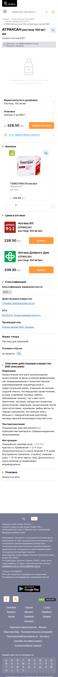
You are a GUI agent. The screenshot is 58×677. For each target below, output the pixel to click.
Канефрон (47, 612)
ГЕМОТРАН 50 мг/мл (23, 183)
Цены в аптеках (41, 125)
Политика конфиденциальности (22, 636)
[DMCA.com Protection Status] (47, 600)
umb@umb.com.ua (10, 566)
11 (40, 206)
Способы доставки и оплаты (28, 641)
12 (42, 206)
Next (53, 205)
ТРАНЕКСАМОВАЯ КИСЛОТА (18, 303)
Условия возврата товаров (28, 645)
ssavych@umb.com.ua (30, 566)
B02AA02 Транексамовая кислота (21, 315)
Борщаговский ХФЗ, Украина (18, 327)
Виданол (11, 612)
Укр (23, 518)
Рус (34, 518)
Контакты (44, 636)
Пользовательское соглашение (36, 632)
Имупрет (29, 612)
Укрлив (11, 616)
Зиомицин (29, 616)
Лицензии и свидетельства (23, 627)
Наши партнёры (11, 632)
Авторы (42, 627)
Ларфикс (47, 616)
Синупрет (29, 621)
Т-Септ (46, 607)
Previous (5, 205)
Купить (41, 240)
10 (37, 206)
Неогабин (11, 607)
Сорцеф (29, 607)
